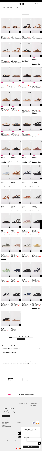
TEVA (1, 279)
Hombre (12, 408)
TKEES (12, 328)
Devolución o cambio (33, 403)
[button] (34, 64)
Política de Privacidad (23, 403)
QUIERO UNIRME (30, 446)
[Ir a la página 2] (31, 336)
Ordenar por (25, 13)
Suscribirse (6, 416)
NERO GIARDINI (34, 182)
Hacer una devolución (33, 406)
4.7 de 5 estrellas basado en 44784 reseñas (26, 394)
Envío (31, 401)
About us (20, 401)
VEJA (33, 254)
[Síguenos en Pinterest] (10, 440)
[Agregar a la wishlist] (41, 238)
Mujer (6, 408)
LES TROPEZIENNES (4, 35)
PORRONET (23, 206)
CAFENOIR (2, 206)
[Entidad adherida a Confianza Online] (35, 422)
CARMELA (2, 230)
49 (28, 336)
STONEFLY (34, 206)
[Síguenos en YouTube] (12, 440)
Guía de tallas (18, 422)
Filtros (16, 13)
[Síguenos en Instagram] (7, 440)
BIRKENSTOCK (24, 59)
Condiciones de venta (33, 405)
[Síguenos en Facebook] (2, 440)
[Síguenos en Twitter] (4, 440)
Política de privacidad (11, 412)
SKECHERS (34, 133)
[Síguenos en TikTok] (15, 440)
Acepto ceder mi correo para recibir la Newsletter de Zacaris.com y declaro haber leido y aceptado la (31, 443)
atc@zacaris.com (4, 423)
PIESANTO (2, 182)
